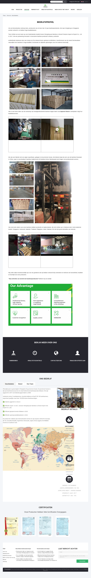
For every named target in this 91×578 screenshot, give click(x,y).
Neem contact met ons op (62, 9)
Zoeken (64, 1)
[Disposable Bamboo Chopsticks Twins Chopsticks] (57, 129)
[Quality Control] (34, 353)
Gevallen (79, 9)
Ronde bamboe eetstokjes (43, 548)
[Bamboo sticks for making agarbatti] (25, 245)
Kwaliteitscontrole (47, 9)
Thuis (4, 15)
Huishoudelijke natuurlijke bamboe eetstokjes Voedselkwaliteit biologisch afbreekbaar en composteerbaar (25, 559)
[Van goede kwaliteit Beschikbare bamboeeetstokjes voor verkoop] (11, 526)
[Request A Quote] (77, 353)
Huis (13, 9)
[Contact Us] (56, 353)
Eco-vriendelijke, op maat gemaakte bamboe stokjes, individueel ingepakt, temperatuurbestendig (25, 556)
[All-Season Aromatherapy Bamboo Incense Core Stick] (57, 245)
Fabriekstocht (35, 9)
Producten (19, 9)
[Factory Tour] (13, 353)
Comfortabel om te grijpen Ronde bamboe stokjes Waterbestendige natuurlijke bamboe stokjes (45, 552)
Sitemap (5, 561)
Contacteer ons (56, 360)
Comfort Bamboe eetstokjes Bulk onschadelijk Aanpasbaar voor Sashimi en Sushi (47, 559)
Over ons (26, 9)
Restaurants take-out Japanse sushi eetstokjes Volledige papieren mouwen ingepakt (25, 552)
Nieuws (73, 9)
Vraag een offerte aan (74, 1)
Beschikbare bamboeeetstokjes (23, 548)
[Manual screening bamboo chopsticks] (25, 129)
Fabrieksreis (13, 360)
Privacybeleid (7, 569)
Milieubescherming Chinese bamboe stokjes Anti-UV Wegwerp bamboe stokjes (46, 556)
